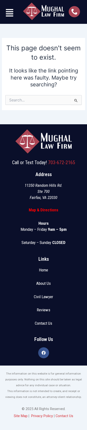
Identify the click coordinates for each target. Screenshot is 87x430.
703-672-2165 (61, 162)
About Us (43, 283)
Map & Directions (43, 209)
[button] (9, 13)
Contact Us (43, 323)
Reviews (43, 309)
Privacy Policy (42, 416)
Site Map (21, 416)
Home (43, 270)
